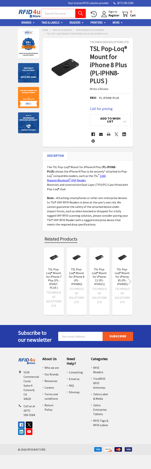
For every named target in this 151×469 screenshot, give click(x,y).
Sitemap (74, 392)
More (116, 22)
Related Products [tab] (61, 239)
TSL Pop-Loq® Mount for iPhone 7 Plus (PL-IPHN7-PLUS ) (54, 278)
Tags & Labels (50, 22)
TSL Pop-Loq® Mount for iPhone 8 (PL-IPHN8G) (76, 276)
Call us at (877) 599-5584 (29, 410)
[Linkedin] (124, 134)
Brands (26, 22)
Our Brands (52, 374)
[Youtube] (29, 431)
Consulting (76, 372)
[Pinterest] (93, 141)
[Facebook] (93, 134)
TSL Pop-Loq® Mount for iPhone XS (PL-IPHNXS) (122, 276)
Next (129, 281)
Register (113, 15)
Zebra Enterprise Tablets (100, 409)
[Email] (101, 134)
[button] (110, 120)
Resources (51, 381)
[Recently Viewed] (94, 14)
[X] (116, 134)
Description (55, 155)
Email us (74, 379)
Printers (96, 22)
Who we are (52, 367)
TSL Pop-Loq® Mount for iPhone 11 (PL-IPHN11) (99, 276)
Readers (74, 22)
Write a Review (99, 89)
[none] (65, 67)
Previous (46, 281)
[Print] (108, 134)
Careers (49, 387)
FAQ (71, 385)
